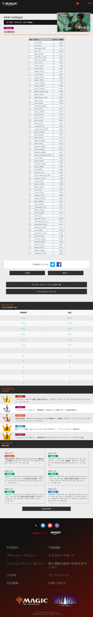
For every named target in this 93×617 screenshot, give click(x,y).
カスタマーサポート (61, 555)
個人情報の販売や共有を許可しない (67, 565)
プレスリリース (58, 575)
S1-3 (23, 334)
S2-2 (23, 323)
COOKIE (12, 575)
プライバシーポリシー (21, 555)
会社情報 (12, 583)
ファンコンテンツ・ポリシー (26, 563)
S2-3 (23, 318)
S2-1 (23, 329)
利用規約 (12, 547)
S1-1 (23, 345)
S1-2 (23, 339)
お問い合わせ (57, 583)
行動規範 (54, 547)
